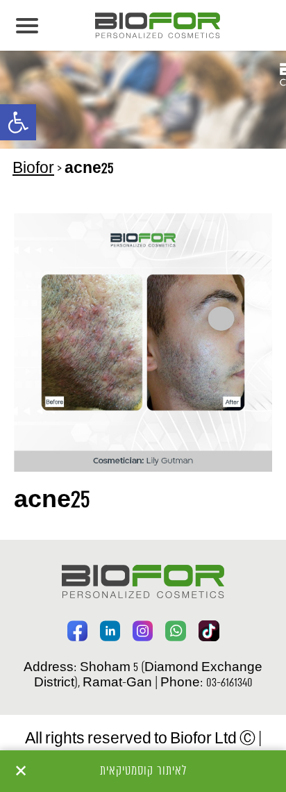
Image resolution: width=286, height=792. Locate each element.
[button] (18, 122)
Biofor (33, 169)
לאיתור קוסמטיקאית (143, 771)
